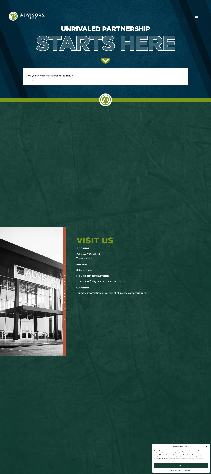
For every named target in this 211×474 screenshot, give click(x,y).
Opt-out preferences (176, 470)
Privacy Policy (187, 470)
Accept (181, 465)
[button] (207, 446)
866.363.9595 (84, 269)
